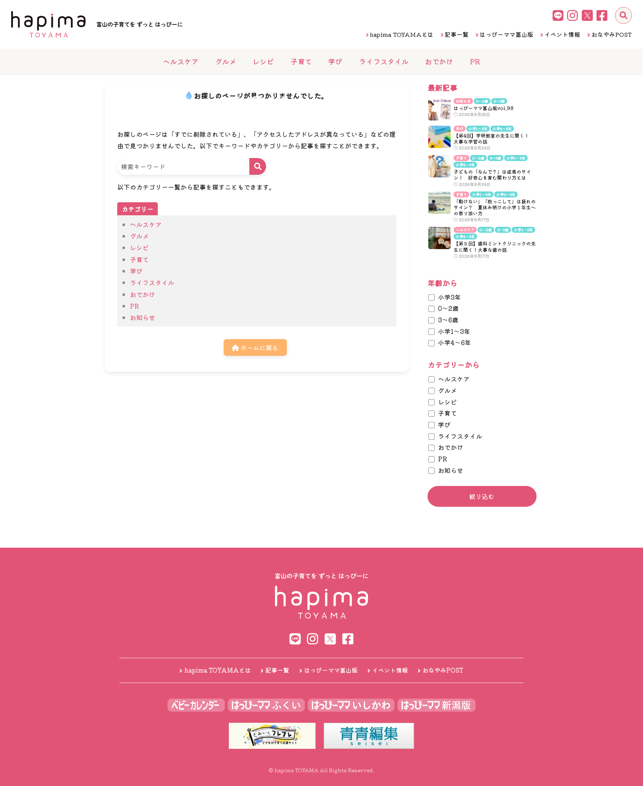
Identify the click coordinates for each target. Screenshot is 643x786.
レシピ (263, 61)
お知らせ (142, 317)
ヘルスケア (180, 61)
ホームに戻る (258, 347)
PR (475, 61)
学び (335, 61)
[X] (587, 15)
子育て (301, 61)
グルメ (225, 61)
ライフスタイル (384, 61)
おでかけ (439, 61)
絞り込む (482, 496)
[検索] (623, 15)
